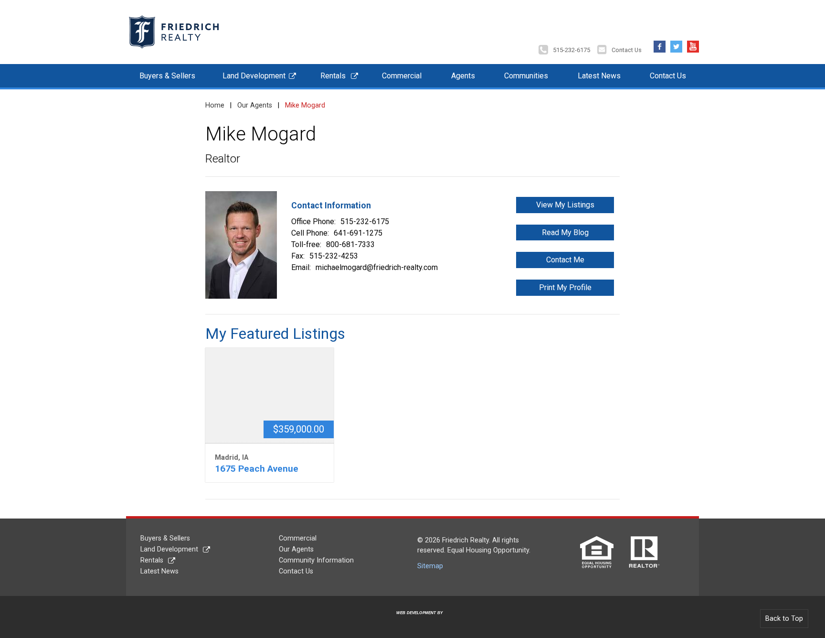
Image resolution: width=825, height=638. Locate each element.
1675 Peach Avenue (256, 468)
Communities (526, 75)
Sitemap (430, 566)
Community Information (316, 560)
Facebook (660, 44)
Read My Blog (565, 232)
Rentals (333, 75)
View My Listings (565, 204)
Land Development (254, 75)
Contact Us (627, 50)
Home (214, 105)
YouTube (693, 44)
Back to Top (784, 619)
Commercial (402, 75)
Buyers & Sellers (167, 75)
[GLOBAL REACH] (414, 620)
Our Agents (254, 105)
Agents (463, 75)
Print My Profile (565, 287)
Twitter (676, 44)
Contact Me (565, 259)
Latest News (599, 75)
